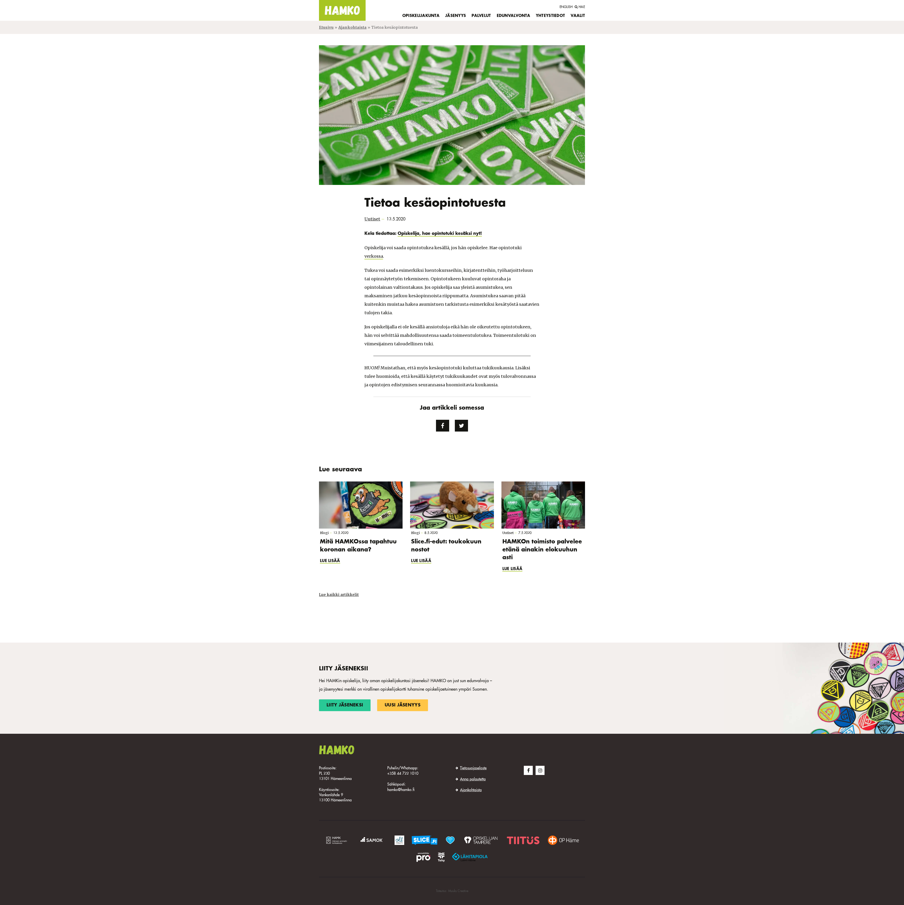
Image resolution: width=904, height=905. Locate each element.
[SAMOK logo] (372, 840)
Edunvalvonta (513, 16)
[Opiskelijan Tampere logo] (480, 840)
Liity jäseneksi (345, 705)
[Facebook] (528, 770)
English (566, 7)
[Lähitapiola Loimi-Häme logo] (470, 857)
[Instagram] (540, 770)
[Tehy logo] (441, 857)
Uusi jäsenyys (402, 705)
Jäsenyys (455, 16)
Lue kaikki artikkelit (339, 594)
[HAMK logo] (337, 840)
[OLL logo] (399, 840)
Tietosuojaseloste (473, 768)
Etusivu (326, 27)
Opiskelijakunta (421, 16)
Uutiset (372, 219)
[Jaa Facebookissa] (442, 426)
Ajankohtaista (352, 27)
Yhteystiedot (550, 16)
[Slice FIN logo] (424, 840)
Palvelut (481, 16)
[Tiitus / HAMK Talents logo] (523, 840)
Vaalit (578, 16)
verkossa (373, 256)
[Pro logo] (423, 857)
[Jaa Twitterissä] (461, 426)
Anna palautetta (473, 779)
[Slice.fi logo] (450, 840)
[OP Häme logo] (563, 840)
